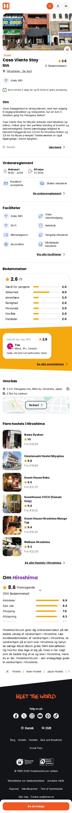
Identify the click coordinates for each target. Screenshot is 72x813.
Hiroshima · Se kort (19, 71)
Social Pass (35, 748)
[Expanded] (7, 672)
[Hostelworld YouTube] (40, 716)
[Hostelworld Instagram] (32, 716)
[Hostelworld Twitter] (24, 716)
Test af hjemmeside (52, 788)
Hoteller (33, 739)
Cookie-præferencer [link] (42, 796)
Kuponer (14, 788)
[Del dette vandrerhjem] (67, 49)
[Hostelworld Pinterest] (48, 716)
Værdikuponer (30, 788)
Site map (23, 796)
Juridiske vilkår (55, 780)
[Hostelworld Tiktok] (56, 716)
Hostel (7, 55)
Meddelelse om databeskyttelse (26, 780)
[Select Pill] (50, 6)
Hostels (22, 739)
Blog (12, 739)
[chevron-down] (40, 590)
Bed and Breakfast (51, 739)
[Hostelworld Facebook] (16, 716)
